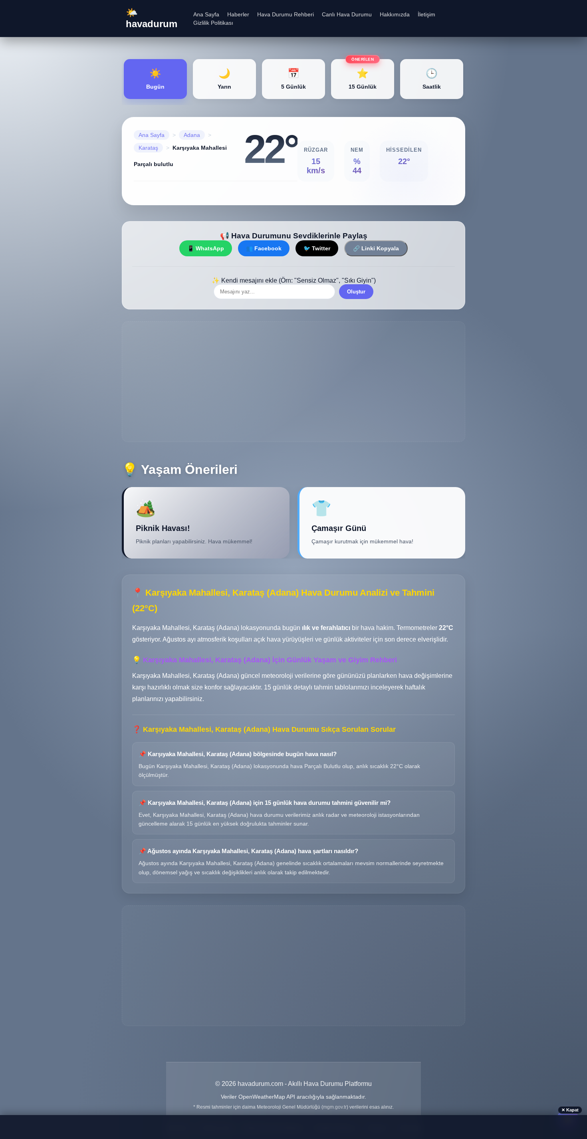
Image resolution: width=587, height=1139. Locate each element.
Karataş (148, 148)
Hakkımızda (395, 14)
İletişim (426, 14)
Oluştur (356, 292)
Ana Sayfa (206, 14)
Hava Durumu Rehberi (285, 14)
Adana (192, 135)
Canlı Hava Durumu (347, 14)
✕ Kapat (570, 1109)
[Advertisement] (293, 382)
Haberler (238, 14)
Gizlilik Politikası (213, 23)
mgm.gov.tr (335, 1107)
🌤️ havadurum (151, 18)
